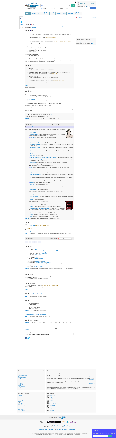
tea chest (32, 184)
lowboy (31, 214)
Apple (50, 422)
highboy (32, 212)
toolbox (46, 186)
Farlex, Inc (75, 429)
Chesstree (20, 398)
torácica (41, 266)
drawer (31, 206)
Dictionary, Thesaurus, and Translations (62, 417)
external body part (34, 194)
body (37, 150)
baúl (33, 241)
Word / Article (44, 8)
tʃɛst (30, 65)
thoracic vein (33, 142)
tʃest (31, 274)
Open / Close (21, 28)
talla (58, 263)
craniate (32, 134)
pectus (31, 132)
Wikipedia (63, 25)
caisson (40, 169)
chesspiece (20, 396)
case (51, 114)
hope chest (32, 174)
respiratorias (47, 262)
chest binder (51, 410)
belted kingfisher (21, 381)
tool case (37, 186)
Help (71, 425)
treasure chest (33, 189)
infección (38, 262)
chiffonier (32, 204)
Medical (36, 25)
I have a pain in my (31, 314)
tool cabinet (32, 186)
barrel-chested (21, 379)
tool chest (42, 186)
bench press (20, 382)
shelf (31, 216)
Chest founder (21, 406)
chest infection (21, 408)
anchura (44, 263)
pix (31, 180)
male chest (32, 155)
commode (37, 204)
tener (43, 252)
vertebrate (36, 134)
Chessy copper (21, 400)
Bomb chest (20, 384)
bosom (31, 199)
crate (38, 227)
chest (34, 162)
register (84, 42)
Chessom (20, 395)
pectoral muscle (49, 157)
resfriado (50, 252)
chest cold (20, 404)
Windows (67, 422)
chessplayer (20, 397)
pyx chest (40, 180)
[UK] (33, 24)
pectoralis (55, 157)
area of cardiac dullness (35, 147)
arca (30, 241)
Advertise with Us (59, 429)
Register (82, 3)
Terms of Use (41, 429)
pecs (40, 157)
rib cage (32, 164)
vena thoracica (39, 142)
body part (32, 137)
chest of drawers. (32, 99)
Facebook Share (21, 18)
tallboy (35, 212)
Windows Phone (73, 422)
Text (67, 8)
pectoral (43, 157)
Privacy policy (48, 429)
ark (43, 227)
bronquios (61, 250)
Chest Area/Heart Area (53, 403)
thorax (34, 132)
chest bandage (52, 405)
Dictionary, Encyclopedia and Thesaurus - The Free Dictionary (31, 5)
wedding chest (38, 174)
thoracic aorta (33, 140)
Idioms (52, 25)
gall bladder (32, 144)
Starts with (53, 8)
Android (57, 422)
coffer (31, 172)
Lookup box (69, 426)
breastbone (32, 139)
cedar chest (32, 170)
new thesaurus (33, 126)
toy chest (36, 187)
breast (31, 162)
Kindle (64, 422)
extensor (42, 259)
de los (57, 250)
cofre (36, 241)
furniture (40, 208)
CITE (21, 25)
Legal (40, 25)
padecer (54, 250)
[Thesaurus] (77, 17)
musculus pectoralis (34, 157)
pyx (37, 180)
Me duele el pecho (42, 314)
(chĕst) (32, 30)
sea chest (32, 182)
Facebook (86, 6)
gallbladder (38, 144)
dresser (38, 202)
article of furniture (34, 208)
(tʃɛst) (31, 91)
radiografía (36, 266)
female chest (33, 153)
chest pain (34, 27)
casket (48, 227)
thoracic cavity (39, 159)
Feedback (94, 17)
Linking (64, 426)
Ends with (61, 8)
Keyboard (69, 5)
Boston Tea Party (21, 386)
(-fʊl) (31, 107)
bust (37, 153)
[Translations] (80, 17)
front (34, 225)
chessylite (20, 401)
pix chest (34, 180)
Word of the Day (67, 425)
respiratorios (49, 250)
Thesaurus (32, 25)
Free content (60, 426)
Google (89, 6)
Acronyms (48, 25)
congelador (37, 261)
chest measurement (22, 409)
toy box (31, 187)
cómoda (39, 256)
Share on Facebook (93, 8)
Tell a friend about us (43, 328)
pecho (26, 241)
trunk (34, 150)
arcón (39, 241)
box (31, 167)
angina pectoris (21, 374)
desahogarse (44, 253)
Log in (93, 3)
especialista (38, 265)
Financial (44, 25)
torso (31, 150)
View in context (92, 374)
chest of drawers (33, 202)
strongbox (53, 227)
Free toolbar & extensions (58, 425)
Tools (95, 13)
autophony (20, 378)
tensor (37, 259)
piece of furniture (45, 208)
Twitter (87, 6)
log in (80, 42)
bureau (42, 202)
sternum (37, 139)
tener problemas (43, 250)
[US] (31, 24)
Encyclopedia (57, 25)
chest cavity (32, 159)
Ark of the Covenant (22, 377)
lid (30, 177)
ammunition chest (34, 169)
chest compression (22, 405)
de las (42, 262)
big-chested (20, 383)
